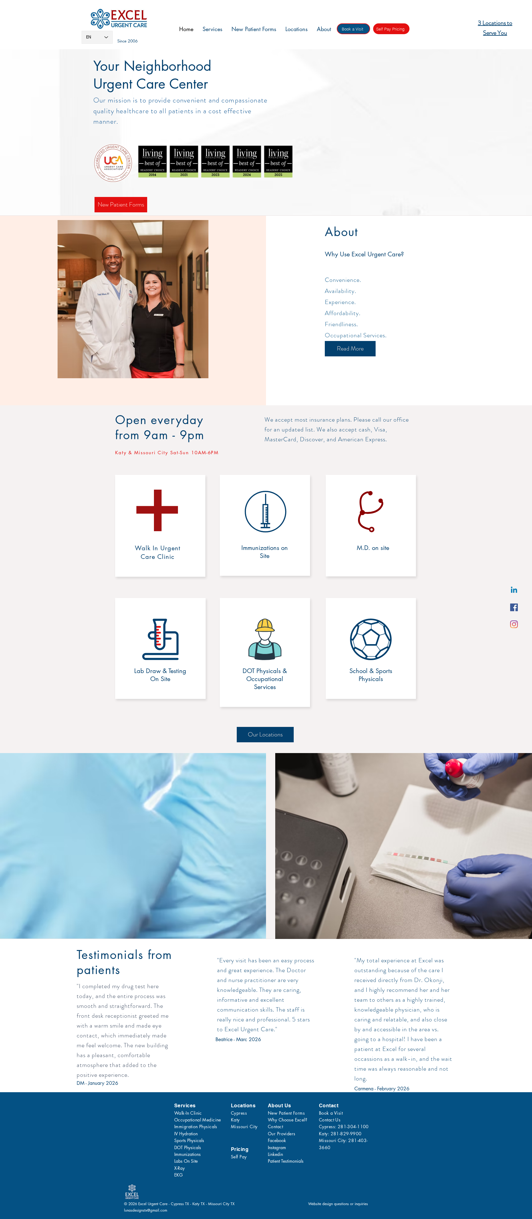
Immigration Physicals (195, 1126)
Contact (275, 1126)
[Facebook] (514, 607)
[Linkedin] (514, 590)
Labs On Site (186, 1161)
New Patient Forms (286, 1113)
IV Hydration (186, 1134)
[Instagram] (514, 624)
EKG (178, 1175)
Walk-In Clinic (188, 1113)
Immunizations (187, 1154)
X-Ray (179, 1168)
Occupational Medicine (197, 1120)
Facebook (277, 1140)
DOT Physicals (187, 1147)
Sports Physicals (189, 1140)
